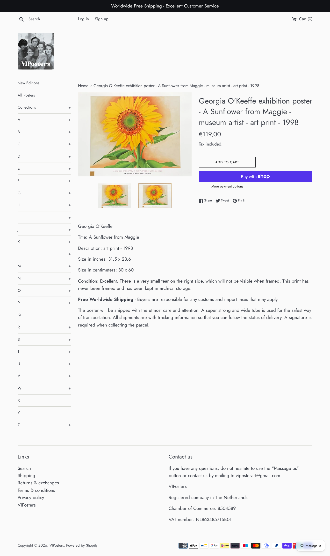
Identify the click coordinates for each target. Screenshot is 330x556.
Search (24, 468)
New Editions (28, 83)
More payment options (227, 186)
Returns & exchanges (38, 483)
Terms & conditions (36, 490)
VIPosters (27, 505)
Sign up (101, 19)
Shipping (26, 475)
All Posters (26, 95)
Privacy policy (31, 497)
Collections (44, 107)
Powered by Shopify (82, 545)
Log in (83, 19)
